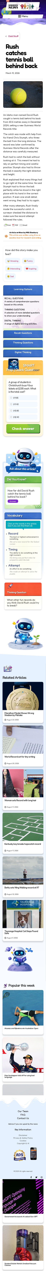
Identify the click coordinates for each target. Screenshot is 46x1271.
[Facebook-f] (31, 1177)
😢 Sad (10, 276)
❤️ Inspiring (31, 268)
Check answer (23, 428)
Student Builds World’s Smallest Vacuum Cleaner (20, 1264)
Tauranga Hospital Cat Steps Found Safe (21, 932)
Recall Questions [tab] (23, 332)
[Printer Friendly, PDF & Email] (15, 225)
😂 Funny (28, 261)
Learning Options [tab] (23, 289)
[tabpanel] (23, 312)
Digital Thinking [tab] (23, 352)
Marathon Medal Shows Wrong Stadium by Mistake (19, 714)
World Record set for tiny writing (19, 756)
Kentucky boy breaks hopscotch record (22, 843)
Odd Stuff (13, 36)
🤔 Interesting (13, 268)
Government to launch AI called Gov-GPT (21, 1216)
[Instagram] (41, 1177)
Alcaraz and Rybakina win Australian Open (21, 1028)
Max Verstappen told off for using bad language (19, 1076)
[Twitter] (36, 1177)
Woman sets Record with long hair (20, 800)
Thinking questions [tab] (23, 342)
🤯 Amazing (12, 261)
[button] (13, 501)
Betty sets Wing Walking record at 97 (21, 887)
